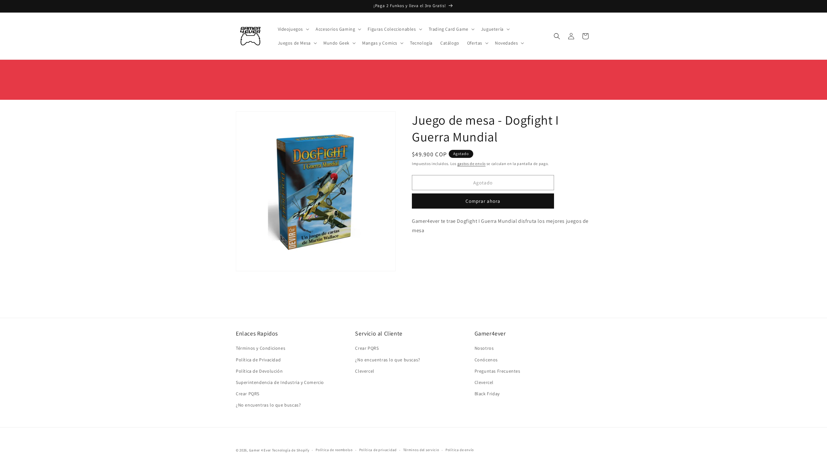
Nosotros (484, 348)
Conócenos (486, 360)
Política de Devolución (259, 371)
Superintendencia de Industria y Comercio (280, 382)
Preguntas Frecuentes (497, 371)
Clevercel (364, 371)
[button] (293, 29)
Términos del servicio (421, 450)
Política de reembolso (334, 450)
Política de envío (459, 450)
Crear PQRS (247, 394)
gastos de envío (471, 163)
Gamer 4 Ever (260, 450)
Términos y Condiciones (260, 348)
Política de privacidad (378, 450)
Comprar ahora (483, 201)
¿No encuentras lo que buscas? (268, 405)
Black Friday (487, 394)
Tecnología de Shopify (290, 450)
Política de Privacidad (258, 360)
